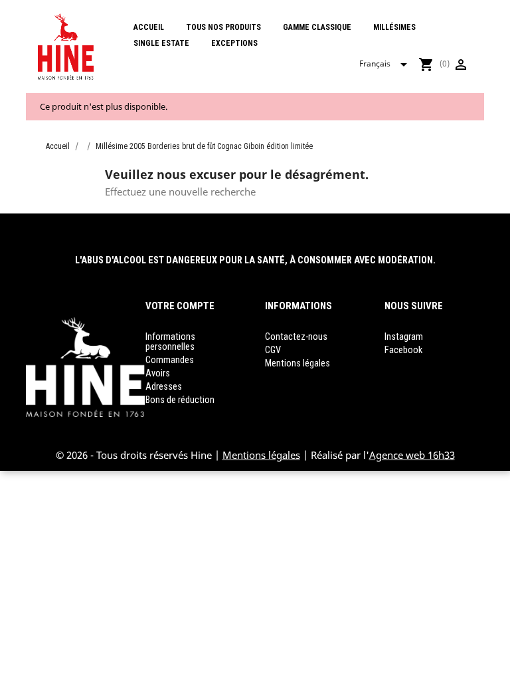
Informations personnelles (170, 341)
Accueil (148, 27)
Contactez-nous (296, 336)
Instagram (403, 336)
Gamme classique (317, 27)
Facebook (403, 350)
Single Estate (161, 43)
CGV (273, 350)
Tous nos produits (223, 27)
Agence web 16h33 (412, 455)
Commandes (169, 360)
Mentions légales (297, 363)
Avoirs (157, 373)
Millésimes (394, 27)
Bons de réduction (179, 400)
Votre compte (179, 306)
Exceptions (234, 43)
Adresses (163, 386)
